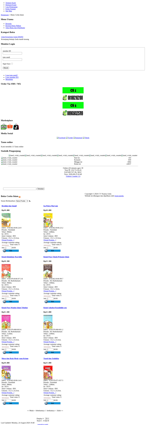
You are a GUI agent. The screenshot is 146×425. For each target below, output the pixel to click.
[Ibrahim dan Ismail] (6, 226)
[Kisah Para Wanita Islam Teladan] (6, 328)
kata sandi (6, 57)
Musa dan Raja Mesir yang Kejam (15, 358)
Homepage (5, 15)
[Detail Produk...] (8, 240)
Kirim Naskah (10, 9)
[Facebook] (61, 138)
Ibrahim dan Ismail (9, 206)
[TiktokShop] (16, 129)
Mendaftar (9, 79)
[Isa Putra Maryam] (47, 226)
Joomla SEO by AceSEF (43, 424)
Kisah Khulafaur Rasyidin (12, 257)
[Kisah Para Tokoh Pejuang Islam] (47, 277)
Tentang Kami (10, 3)
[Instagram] (77, 138)
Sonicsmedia (119, 196)
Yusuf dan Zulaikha (51, 358)
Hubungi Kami (10, 5)
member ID (7, 51)
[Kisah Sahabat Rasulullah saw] (47, 328)
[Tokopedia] (4, 129)
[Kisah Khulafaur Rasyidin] (6, 277)
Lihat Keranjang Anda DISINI (12, 37)
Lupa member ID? (12, 77)
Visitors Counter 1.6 (73, 176)
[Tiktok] (86, 138)
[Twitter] (69, 138)
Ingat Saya (6, 64)
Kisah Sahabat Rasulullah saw (55, 308)
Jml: (3, 248)
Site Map (8, 11)
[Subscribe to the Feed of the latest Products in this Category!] (19, 196)
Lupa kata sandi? (11, 75)
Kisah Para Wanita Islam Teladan (15, 308)
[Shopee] (10, 129)
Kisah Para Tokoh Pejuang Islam (56, 257)
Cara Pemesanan (11, 7)
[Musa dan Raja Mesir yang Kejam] (6, 379)
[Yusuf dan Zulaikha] (47, 379)
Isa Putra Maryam (50, 206)
